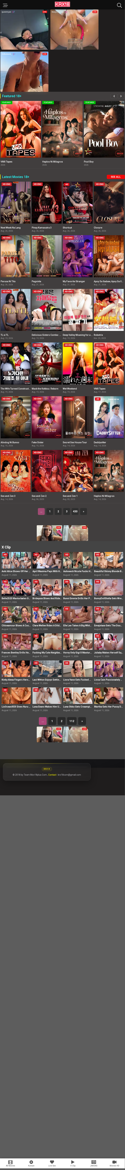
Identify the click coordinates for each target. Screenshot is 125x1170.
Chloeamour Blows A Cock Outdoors (21, 625)
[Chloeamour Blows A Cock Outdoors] (16, 614)
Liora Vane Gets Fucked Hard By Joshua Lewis (88, 679)
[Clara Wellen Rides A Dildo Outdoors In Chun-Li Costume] (47, 614)
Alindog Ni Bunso (10, 442)
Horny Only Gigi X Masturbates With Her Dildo (87, 652)
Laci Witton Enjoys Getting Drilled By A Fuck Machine (61, 679)
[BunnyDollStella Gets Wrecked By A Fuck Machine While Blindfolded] (108, 587)
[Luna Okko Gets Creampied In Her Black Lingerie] (77, 695)
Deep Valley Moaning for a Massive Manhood (87, 335)
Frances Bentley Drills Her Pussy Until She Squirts (28, 652)
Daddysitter (100, 442)
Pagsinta (36, 281)
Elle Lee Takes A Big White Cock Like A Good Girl (89, 625)
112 (71, 721)
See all (116, 176)
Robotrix (98, 335)
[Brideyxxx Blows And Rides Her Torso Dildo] (47, 587)
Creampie (72, 161)
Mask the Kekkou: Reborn (45, 388)
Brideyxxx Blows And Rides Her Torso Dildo (56, 598)
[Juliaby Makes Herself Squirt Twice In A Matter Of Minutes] (108, 641)
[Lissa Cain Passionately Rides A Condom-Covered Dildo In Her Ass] (108, 668)
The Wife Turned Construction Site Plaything (24, 388)
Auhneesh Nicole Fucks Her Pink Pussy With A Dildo (91, 571)
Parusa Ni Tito (8, 281)
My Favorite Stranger (74, 281)
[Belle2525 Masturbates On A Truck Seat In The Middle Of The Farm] (16, 587)
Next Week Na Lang (11, 227)
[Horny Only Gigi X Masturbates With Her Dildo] (77, 641)
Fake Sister (38, 442)
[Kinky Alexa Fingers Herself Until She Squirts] (16, 668)
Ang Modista (115, 161)
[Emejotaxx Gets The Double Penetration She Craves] (108, 614)
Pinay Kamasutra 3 (42, 227)
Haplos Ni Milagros (104, 496)
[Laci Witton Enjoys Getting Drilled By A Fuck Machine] (47, 668)
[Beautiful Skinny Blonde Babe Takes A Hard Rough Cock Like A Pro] (108, 560)
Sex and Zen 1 (70, 496)
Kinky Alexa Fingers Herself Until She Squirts (26, 679)
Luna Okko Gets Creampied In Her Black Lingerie (89, 706)
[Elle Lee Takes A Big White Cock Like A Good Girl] (77, 614)
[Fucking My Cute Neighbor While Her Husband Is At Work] (47, 641)
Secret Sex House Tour (75, 442)
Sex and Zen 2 (39, 496)
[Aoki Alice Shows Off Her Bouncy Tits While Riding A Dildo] (16, 560)
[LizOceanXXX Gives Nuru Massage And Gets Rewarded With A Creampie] (16, 695)
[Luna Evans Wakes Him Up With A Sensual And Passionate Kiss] (47, 695)
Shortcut (67, 227)
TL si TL (4, 335)
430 (75, 511)
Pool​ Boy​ (30, 161)
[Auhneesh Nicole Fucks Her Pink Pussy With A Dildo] (77, 560)
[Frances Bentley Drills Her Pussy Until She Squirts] (16, 641)
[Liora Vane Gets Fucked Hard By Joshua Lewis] (77, 668)
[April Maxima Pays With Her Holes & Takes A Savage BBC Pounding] (47, 560)
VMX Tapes (99, 388)
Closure (98, 227)
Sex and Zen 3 (8, 496)
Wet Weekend (70, 388)
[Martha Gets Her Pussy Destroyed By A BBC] (108, 695)
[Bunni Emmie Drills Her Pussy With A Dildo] (77, 587)
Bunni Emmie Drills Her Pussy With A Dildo (86, 598)
